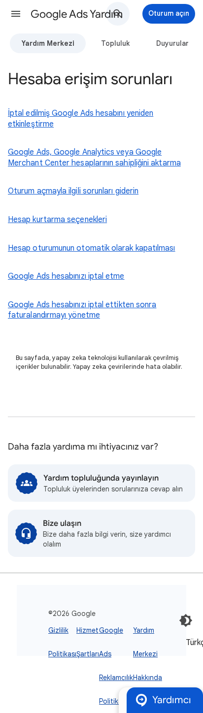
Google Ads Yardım (77, 14)
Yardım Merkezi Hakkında (147, 654)
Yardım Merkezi (47, 43)
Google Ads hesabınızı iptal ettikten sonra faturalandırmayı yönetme (82, 310)
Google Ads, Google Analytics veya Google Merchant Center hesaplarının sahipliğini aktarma (94, 157)
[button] (16, 14)
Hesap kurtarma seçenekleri (57, 220)
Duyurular (172, 43)
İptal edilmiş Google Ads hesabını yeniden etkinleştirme (80, 118)
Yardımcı (171, 700)
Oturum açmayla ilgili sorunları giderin (73, 191)
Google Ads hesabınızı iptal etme (66, 276)
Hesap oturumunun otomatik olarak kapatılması (91, 248)
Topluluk (115, 43)
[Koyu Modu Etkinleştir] (186, 620)
